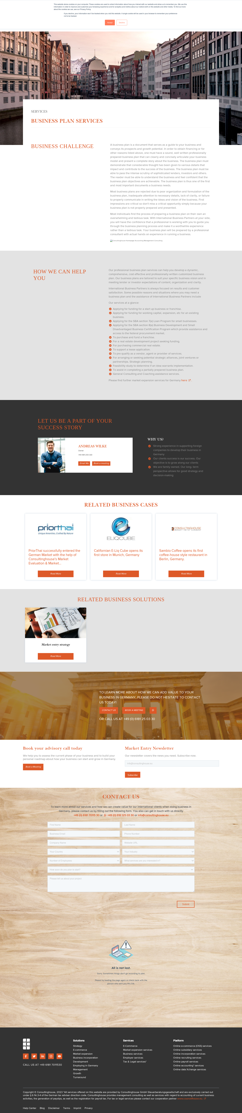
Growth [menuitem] (77, 1073)
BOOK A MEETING (134, 710)
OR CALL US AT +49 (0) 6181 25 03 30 (127, 719)
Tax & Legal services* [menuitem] (134, 1061)
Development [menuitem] (80, 1061)
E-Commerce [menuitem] (130, 1046)
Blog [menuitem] (42, 1108)
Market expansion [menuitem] (83, 1054)
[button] (153, 710)
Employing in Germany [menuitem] (85, 1065)
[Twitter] (34, 1056)
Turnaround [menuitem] (79, 1077)
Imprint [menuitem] (77, 1108)
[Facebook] (26, 1056)
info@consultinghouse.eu (153, 815)
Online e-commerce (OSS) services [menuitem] (192, 1046)
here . (186, 380)
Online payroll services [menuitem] (185, 1061)
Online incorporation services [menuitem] (189, 1054)
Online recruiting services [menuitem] (187, 1058)
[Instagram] (51, 1056)
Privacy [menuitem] (89, 1108)
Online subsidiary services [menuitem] (187, 1050)
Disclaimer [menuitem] (54, 1108)
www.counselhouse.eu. (190, 1098)
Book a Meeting (33, 767)
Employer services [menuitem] (133, 1058)
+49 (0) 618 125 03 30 (120, 815)
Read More (55, 574)
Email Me (84, 463)
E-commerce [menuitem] (80, 1050)
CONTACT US (109, 710)
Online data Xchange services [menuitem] (189, 1069)
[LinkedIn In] (42, 1056)
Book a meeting (101, 463)
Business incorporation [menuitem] (85, 1058)
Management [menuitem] (80, 1069)
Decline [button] (122, 22)
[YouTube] (59, 1056)
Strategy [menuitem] (77, 1046)
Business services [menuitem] (132, 1054)
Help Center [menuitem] (29, 1108)
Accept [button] (109, 22)
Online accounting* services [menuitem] (188, 1065)
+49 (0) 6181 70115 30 (86, 815)
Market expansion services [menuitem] (137, 1050)
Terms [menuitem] (66, 1108)
